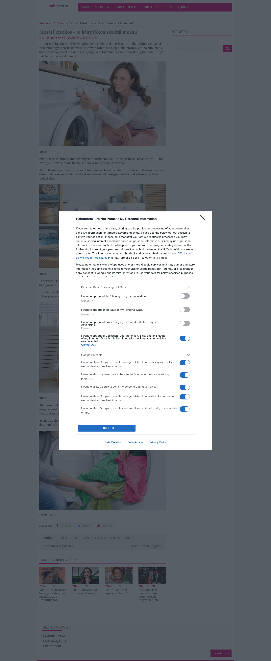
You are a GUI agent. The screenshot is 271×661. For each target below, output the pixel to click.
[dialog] (135, 330)
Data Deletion (113, 442)
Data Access (135, 442)
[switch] (185, 296)
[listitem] (135, 287)
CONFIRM (107, 428)
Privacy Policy (158, 442)
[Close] (204, 219)
